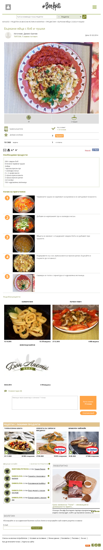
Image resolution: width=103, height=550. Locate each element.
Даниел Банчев (30, 33)
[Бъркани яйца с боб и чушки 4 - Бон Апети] (24, 263)
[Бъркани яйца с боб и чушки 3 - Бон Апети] (24, 243)
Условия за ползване (38, 538)
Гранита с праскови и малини (28, 477)
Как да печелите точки (11, 542)
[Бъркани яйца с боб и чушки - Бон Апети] (24, 204)
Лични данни (53, 538)
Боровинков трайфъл (36, 483)
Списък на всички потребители (14, 538)
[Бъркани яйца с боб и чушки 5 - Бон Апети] (24, 283)
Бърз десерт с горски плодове (28, 491)
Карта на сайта (28, 542)
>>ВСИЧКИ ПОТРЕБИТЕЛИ (38, 464)
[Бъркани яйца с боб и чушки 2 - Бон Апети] (24, 224)
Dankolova (17, 476)
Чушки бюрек (39, 469)
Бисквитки (65, 538)
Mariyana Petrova (20, 469)
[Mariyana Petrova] (7, 471)
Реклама (75, 538)
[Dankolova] (7, 478)
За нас (83, 538)
